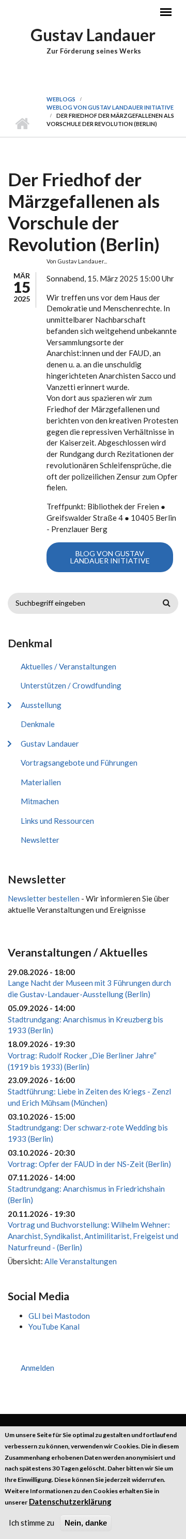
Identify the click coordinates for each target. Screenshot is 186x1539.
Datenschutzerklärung (70, 1501)
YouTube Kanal (54, 1326)
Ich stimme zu (31, 1522)
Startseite (22, 124)
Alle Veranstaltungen (80, 1261)
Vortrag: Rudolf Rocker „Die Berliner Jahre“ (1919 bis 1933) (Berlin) (82, 1061)
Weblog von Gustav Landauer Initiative (110, 107)
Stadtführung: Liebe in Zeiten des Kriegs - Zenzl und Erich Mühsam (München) (89, 1097)
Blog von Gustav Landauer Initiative (110, 557)
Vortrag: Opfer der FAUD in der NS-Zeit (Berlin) (89, 1164)
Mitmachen (40, 801)
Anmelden (37, 1367)
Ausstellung (41, 705)
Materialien (41, 782)
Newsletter (40, 839)
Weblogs (61, 99)
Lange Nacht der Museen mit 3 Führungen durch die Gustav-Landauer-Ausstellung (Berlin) (89, 988)
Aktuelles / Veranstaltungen (68, 666)
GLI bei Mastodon (59, 1315)
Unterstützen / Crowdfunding (71, 685)
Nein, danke (86, 1522)
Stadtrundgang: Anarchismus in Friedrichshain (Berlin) (86, 1194)
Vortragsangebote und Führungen (79, 762)
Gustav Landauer (93, 35)
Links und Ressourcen (57, 820)
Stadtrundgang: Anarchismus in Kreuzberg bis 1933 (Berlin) (85, 1025)
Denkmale (38, 724)
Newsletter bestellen (44, 898)
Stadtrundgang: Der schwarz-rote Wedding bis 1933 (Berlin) (88, 1133)
